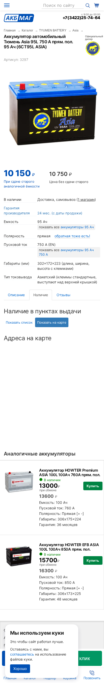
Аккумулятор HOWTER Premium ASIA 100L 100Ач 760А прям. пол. (69, 472)
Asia (75, 30)
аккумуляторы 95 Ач (77, 227)
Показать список (19, 322)
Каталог (27, 30)
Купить (93, 486)
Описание (16, 295)
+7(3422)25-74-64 (81, 17)
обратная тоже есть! (72, 236)
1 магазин (86, 199)
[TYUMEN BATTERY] (92, 48)
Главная (10, 30)
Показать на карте (51, 322)
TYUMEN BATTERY (52, 30)
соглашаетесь (22, 654)
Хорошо (20, 668)
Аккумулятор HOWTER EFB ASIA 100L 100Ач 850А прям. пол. (69, 547)
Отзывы (63, 295)
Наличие (40, 295)
